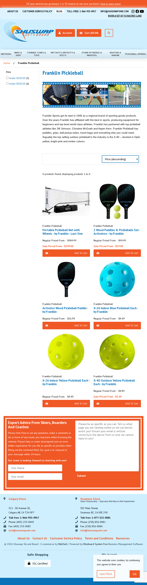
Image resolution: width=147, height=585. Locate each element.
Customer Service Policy (37, 11)
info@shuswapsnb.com (114, 11)
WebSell (62, 544)
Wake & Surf (18, 54)
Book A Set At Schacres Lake (125, 15)
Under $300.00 (17, 83)
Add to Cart (80, 253)
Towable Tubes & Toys (36, 54)
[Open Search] (109, 33)
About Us (12, 11)
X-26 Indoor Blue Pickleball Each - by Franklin (116, 310)
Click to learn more (110, 3)
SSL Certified (39, 563)
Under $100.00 (17, 78)
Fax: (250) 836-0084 (91, 526)
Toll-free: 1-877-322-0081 (95, 517)
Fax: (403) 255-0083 (20, 526)
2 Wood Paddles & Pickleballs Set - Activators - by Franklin (117, 232)
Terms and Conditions (99, 538)
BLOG (59, 11)
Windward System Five (95, 544)
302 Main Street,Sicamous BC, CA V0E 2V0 (107, 506)
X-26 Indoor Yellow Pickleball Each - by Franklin (66, 382)
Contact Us (39, 538)
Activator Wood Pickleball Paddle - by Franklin (65, 310)
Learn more (106, 573)
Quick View (67, 223)
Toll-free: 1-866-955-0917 (81, 11)
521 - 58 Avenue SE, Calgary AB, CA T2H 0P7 (21, 506)
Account (66, 32)
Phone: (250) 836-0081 (93, 522)
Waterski (6, 54)
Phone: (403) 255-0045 (21, 522)
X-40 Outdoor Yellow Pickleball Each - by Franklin (114, 382)
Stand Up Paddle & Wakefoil (92, 54)
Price (8, 72)
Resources (123, 538)
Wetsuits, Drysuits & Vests (63, 54)
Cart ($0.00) (90, 32)
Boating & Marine (115, 54)
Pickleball (131, 54)
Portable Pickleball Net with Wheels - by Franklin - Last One (62, 232)
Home (7, 63)
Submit (81, 475)
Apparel (141, 54)
